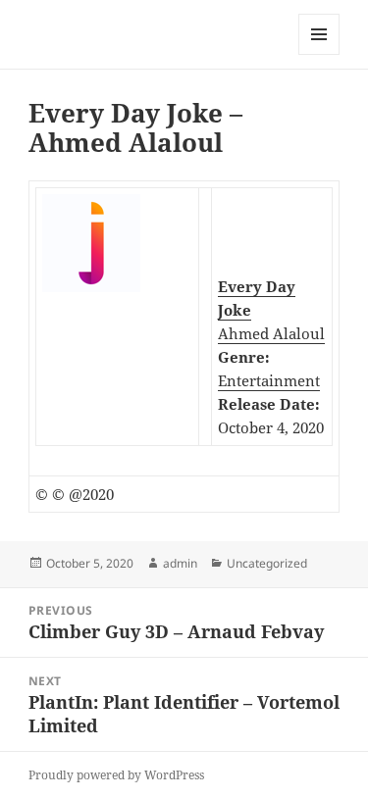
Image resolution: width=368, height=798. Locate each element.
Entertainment (269, 380)
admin (180, 563)
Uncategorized (267, 563)
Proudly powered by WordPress (116, 775)
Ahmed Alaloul (271, 333)
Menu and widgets (319, 54)
